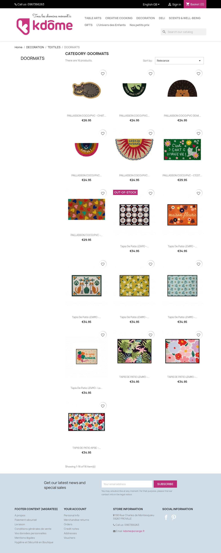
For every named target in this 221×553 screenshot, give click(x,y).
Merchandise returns (76, 519)
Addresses (70, 533)
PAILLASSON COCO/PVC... (134, 115)
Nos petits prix (139, 25)
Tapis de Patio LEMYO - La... (86, 388)
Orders (68, 524)
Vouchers (69, 537)
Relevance (179, 61)
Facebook (166, 517)
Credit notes (71, 528)
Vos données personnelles (30, 533)
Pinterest (173, 517)
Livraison (20, 524)
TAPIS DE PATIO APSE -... (87, 447)
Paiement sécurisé (26, 519)
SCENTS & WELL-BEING (184, 18)
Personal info (71, 515)
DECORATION (145, 18)
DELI (162, 18)
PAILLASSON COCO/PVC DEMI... (182, 115)
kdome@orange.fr (134, 531)
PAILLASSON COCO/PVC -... (87, 235)
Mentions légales (25, 537)
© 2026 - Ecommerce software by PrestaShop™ (110, 548)
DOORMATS (33, 58)
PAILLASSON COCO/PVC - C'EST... (182, 175)
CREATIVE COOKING (118, 18)
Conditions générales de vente (33, 528)
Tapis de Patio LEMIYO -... (182, 246)
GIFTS (89, 25)
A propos (20, 515)
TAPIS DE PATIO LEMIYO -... (134, 377)
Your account (75, 509)
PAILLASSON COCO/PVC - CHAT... (86, 115)
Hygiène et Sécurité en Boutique (34, 542)
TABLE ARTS (93, 18)
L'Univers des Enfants (111, 25)
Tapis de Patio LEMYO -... (134, 246)
